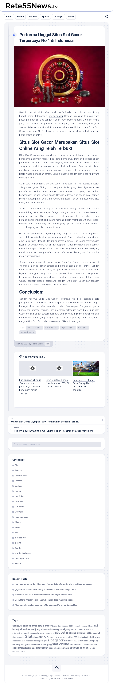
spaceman (42, 647)
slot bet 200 (71, 637)
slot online (60, 644)
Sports (45, 16)
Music (18, 522)
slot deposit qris (40, 641)
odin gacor (83, 327)
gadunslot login (87, 626)
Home (9, 16)
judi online (19, 507)
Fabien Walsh (38, 344)
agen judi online (21, 625)
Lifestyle (58, 16)
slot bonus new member (22, 641)
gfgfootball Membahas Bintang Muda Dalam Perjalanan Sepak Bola (45, 589)
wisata (18, 563)
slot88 (18, 543)
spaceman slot (79, 647)
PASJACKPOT (50, 633)
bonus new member (41, 625)
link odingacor (56, 116)
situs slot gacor (18, 637)
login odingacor (68, 327)
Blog (17, 465)
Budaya (18, 470)
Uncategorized (22, 558)
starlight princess (23, 553)
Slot (47, 344)
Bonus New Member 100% (62, 626)
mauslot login (38, 633)
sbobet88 (71, 632)
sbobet (60, 633)
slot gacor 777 (70, 641)
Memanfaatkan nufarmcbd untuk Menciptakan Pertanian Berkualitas (46, 605)
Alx (71, 678)
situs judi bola (84, 633)
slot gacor (56, 640)
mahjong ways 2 (69, 629)
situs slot (95, 633)
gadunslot (77, 626)
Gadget (18, 486)
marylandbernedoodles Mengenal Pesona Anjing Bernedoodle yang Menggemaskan (53, 584)
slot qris (73, 644)
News (71, 16)
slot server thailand (85, 645)
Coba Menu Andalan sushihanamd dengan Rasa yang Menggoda (44, 600)
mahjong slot (38, 629)
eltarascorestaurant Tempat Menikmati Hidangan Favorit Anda (43, 595)
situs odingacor (27, 332)
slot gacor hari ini (29, 644)
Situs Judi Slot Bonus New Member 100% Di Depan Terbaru (57, 383)
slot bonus (94, 637)
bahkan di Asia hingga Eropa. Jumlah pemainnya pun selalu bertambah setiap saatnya (30, 386)
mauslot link (26, 633)
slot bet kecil (82, 637)
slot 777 (51, 637)
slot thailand (30, 648)
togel (22, 651)
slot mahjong (45, 644)
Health (20, 16)
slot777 (43, 637)
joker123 (19, 501)
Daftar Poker (21, 476)
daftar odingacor (34, 327)
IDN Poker (19, 496)
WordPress (55, 678)
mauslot (81, 629)
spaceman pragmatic (59, 648)
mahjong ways (21, 517)
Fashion (33, 16)
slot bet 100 (20, 538)
